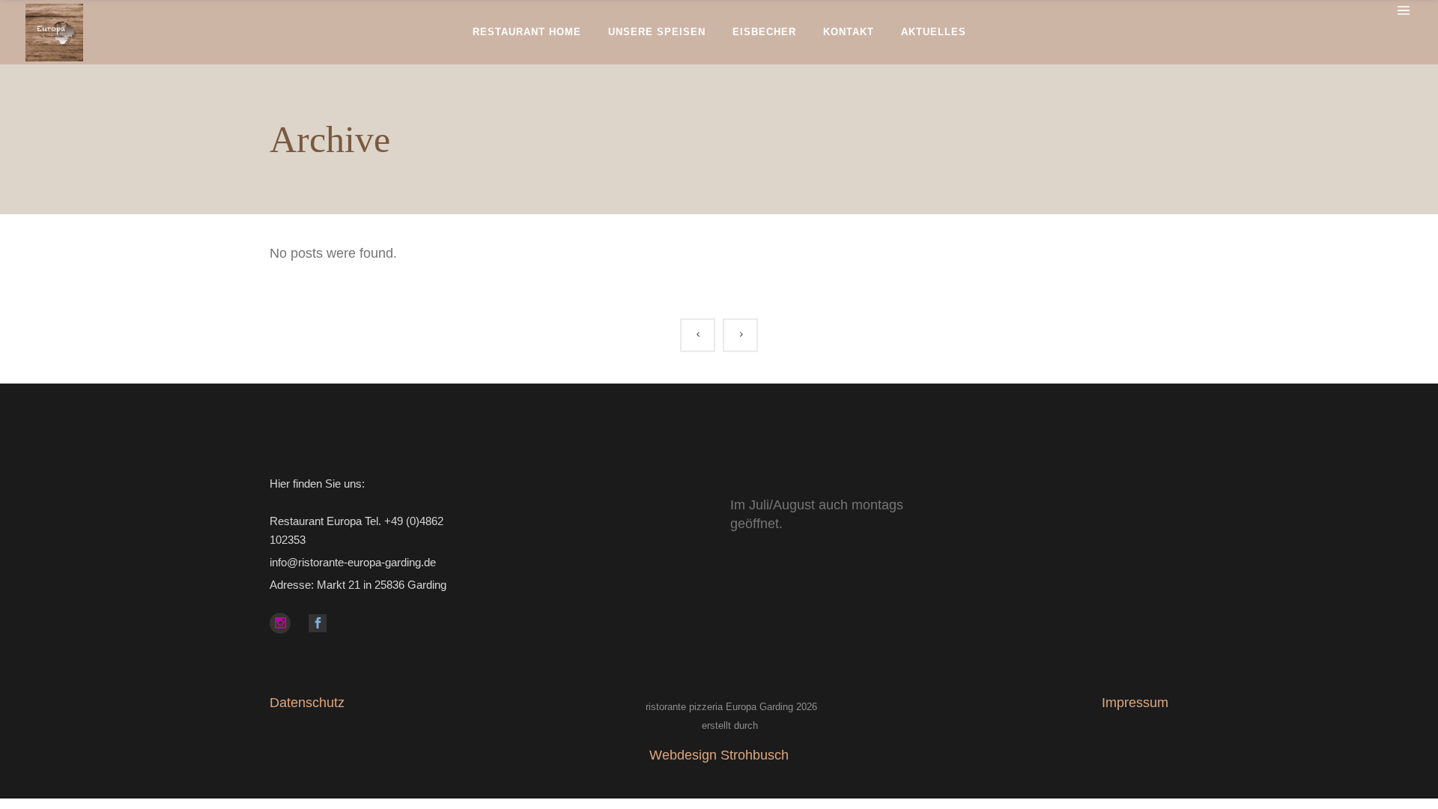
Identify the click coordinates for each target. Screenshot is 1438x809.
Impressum (1135, 702)
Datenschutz (307, 702)
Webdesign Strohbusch (719, 755)
